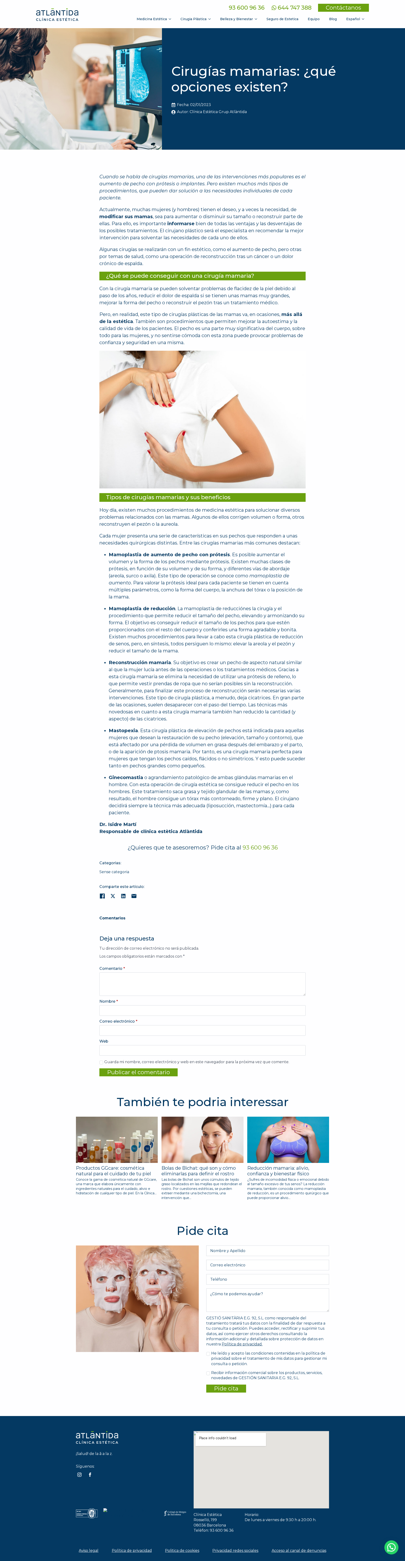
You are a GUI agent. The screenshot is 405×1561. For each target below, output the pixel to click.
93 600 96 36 (247, 7)
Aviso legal (88, 1550)
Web (103, 1041)
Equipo (314, 19)
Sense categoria (114, 872)
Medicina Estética (152, 19)
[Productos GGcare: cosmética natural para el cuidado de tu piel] (117, 1140)
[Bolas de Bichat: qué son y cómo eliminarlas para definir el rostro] (202, 1140)
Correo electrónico (118, 1021)
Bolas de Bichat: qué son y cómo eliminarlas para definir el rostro (198, 1170)
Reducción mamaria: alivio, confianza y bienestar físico (278, 1170)
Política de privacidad (132, 1550)
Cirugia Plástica (193, 19)
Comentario (112, 969)
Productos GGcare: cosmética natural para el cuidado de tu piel (113, 1170)
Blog (333, 19)
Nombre (108, 1001)
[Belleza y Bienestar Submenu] (257, 19)
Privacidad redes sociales (235, 1550)
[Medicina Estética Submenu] (171, 19)
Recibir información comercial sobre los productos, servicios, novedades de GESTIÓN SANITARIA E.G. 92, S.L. (266, 1375)
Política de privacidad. (242, 1344)
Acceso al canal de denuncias (299, 1550)
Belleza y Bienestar (236, 19)
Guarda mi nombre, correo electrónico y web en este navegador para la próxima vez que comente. (196, 1062)
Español (353, 19)
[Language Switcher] (364, 19)
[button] (391, 1547)
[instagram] (79, 1474)
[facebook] (90, 1474)
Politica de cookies (182, 1550)
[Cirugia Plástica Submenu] (210, 19)
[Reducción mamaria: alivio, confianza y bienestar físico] (288, 1140)
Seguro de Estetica (282, 19)
